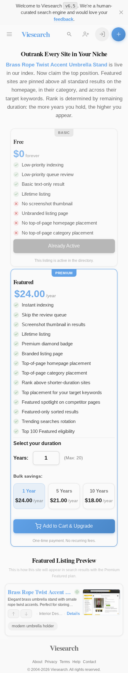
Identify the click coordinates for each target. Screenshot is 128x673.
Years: (20, 458)
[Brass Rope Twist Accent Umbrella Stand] (101, 602)
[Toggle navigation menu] (9, 34)
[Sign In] (102, 34)
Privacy (51, 662)
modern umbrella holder (33, 626)
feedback (63, 19)
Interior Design (51, 614)
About (37, 662)
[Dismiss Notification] (121, 12)
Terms (65, 662)
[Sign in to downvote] (26, 613)
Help (76, 662)
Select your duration (37, 443)
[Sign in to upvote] (13, 613)
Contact (89, 662)
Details (73, 613)
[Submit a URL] (119, 34)
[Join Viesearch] (86, 34)
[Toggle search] (69, 34)
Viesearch (35, 34)
